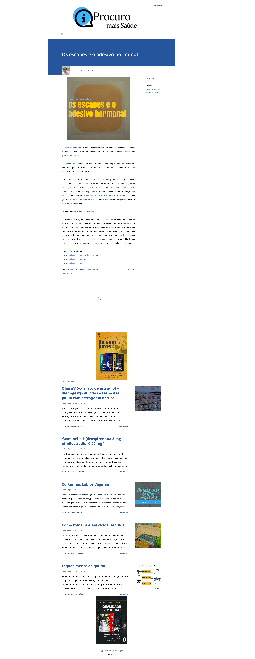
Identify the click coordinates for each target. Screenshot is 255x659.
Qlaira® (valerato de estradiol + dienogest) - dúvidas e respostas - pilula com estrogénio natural (92, 393)
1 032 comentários (78, 512)
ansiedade (108, 195)
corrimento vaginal (94, 195)
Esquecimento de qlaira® (84, 565)
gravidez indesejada (70, 156)
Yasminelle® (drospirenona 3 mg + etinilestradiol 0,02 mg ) (93, 441)
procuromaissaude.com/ (72, 263)
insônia (94, 199)
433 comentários (77, 553)
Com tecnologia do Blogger (113, 651)
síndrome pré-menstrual (79, 199)
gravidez (65, 243)
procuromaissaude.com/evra (74, 259)
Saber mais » (123, 426)
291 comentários (77, 594)
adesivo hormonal (73, 148)
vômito (117, 187)
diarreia (125, 187)
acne (133, 187)
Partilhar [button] (150, 78)
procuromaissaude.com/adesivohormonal (80, 255)
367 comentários (77, 472)
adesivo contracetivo (153, 89)
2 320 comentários (78, 426)
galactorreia (119, 195)
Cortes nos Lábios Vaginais (86, 484)
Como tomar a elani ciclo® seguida (93, 525)
